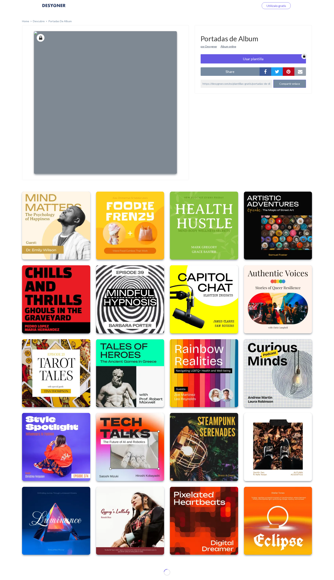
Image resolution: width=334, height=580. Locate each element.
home (25, 21)
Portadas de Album (60, 21)
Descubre (39, 21)
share (230, 71)
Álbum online (228, 46)
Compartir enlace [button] (289, 83)
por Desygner (209, 46)
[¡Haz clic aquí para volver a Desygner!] (53, 8)
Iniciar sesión (246, 5)
